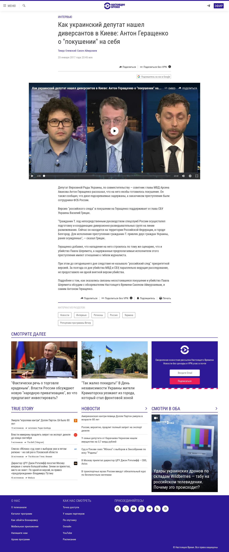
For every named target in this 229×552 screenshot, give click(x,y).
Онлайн (67, 526)
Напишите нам (19, 532)
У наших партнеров (73, 513)
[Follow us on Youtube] (133, 508)
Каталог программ (21, 513)
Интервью (65, 17)
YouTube (67, 532)
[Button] (127, 67)
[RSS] (157, 508)
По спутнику (70, 520)
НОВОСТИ (90, 408)
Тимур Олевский (67, 50)
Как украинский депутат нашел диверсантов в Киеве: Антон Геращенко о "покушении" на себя (99, 88)
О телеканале (19, 507)
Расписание (69, 539)
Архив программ (20, 539)
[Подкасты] (165, 508)
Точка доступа (71, 507)
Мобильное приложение (25, 526)
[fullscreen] (196, 176)
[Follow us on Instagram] (141, 508)
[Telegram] (208, 5)
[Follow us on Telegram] (149, 508)
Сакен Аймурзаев (87, 50)
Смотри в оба (166, 408)
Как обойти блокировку (24, 520)
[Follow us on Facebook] (117, 508)
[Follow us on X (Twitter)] (125, 508)
